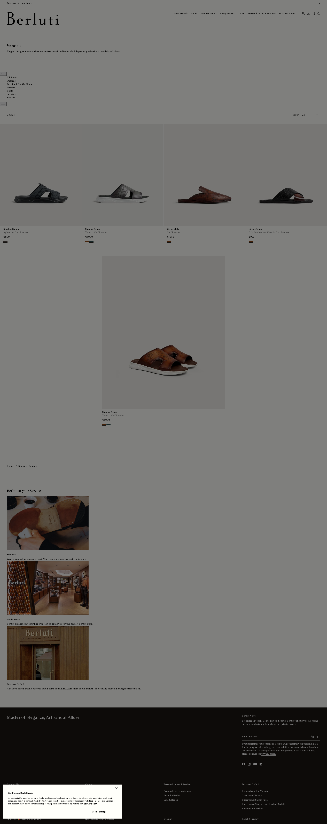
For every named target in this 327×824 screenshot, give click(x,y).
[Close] (116, 788)
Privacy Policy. (90, 804)
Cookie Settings (99, 812)
